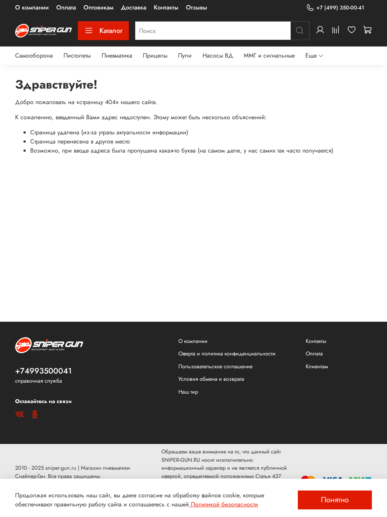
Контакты (166, 7)
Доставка (133, 7)
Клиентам (317, 366)
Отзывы (196, 7)
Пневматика (117, 55)
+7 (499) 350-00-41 (340, 7)
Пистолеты (77, 55)
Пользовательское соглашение (215, 366)
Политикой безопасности (223, 504)
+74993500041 (43, 371)
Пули (185, 55)
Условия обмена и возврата (211, 379)
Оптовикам (98, 7)
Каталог (110, 31)
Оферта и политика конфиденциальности (227, 353)
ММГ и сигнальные (269, 55)
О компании (32, 7)
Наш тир (188, 392)
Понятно (335, 499)
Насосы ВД (218, 55)
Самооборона (34, 55)
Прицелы (155, 55)
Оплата (66, 7)
